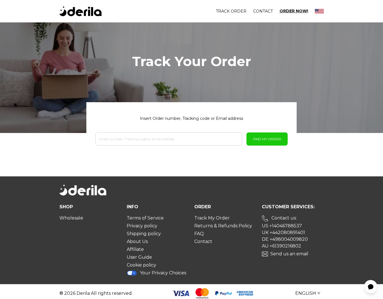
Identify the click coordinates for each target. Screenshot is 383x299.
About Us (137, 241)
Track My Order (212, 218)
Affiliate (135, 249)
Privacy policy (142, 225)
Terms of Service (145, 218)
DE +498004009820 (285, 239)
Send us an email (289, 253)
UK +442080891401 (283, 232)
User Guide (139, 257)
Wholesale (71, 218)
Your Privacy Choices (163, 272)
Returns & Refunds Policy (223, 225)
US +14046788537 (282, 225)
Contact (263, 11)
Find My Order (267, 139)
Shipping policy (144, 233)
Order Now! (294, 11)
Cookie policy (141, 265)
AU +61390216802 (281, 246)
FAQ (199, 233)
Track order (231, 11)
